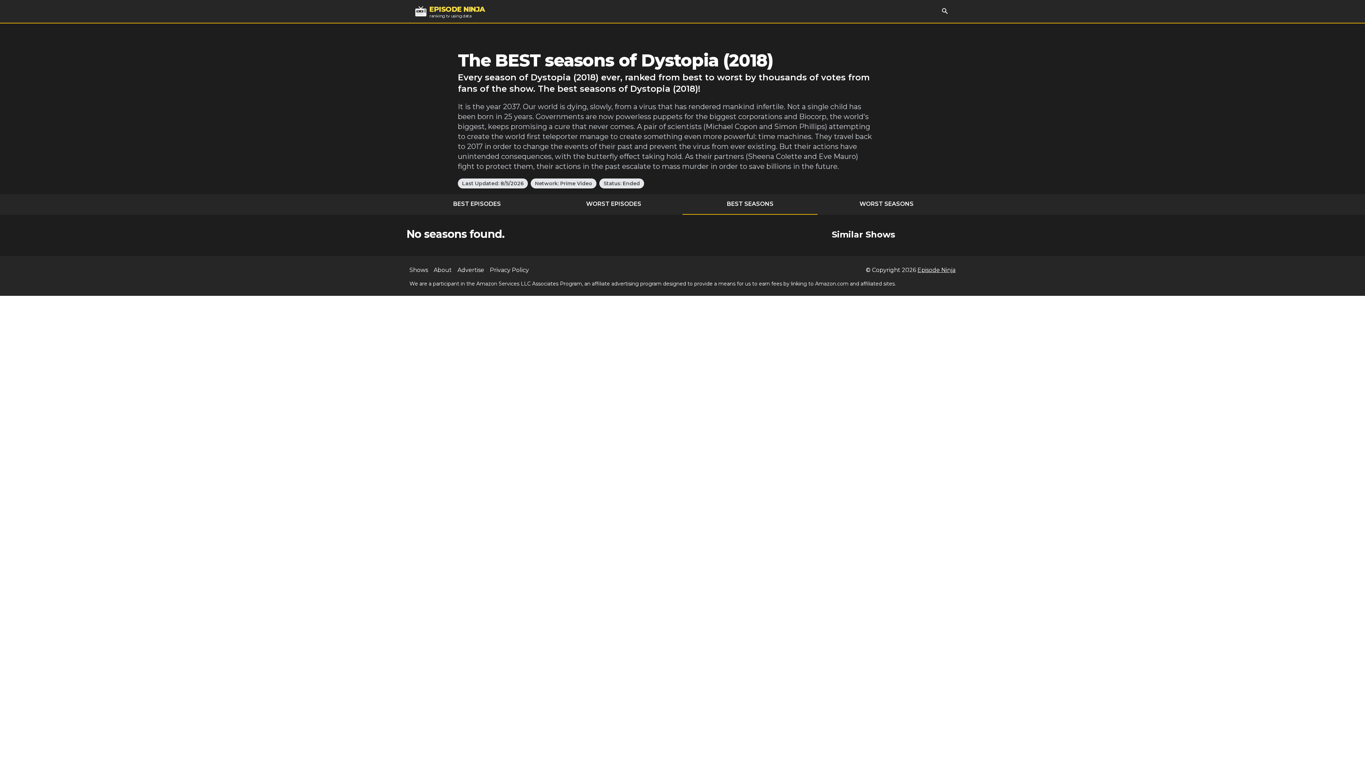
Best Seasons (750, 204)
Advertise (470, 270)
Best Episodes (477, 204)
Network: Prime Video (563, 183)
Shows (419, 270)
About (443, 270)
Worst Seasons (887, 204)
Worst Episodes (613, 204)
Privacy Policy (509, 270)
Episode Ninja (936, 270)
